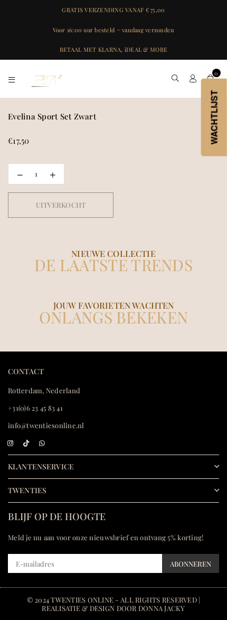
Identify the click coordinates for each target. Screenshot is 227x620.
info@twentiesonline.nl (46, 425)
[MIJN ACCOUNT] (193, 78)
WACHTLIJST (214, 117)
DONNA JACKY (161, 608)
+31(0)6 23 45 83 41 (35, 407)
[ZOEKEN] (175, 78)
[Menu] (12, 78)
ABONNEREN (190, 563)
